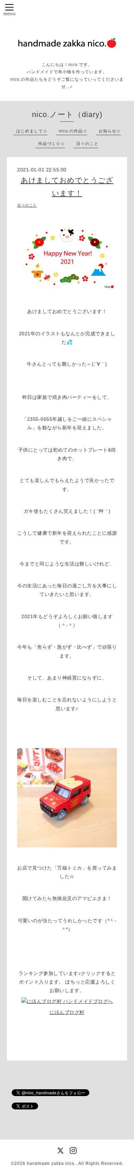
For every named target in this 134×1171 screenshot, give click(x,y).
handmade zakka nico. (51, 1163)
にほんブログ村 (67, 1012)
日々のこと (87, 143)
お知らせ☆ (110, 131)
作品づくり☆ (51, 143)
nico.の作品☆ (73, 131)
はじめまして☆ (31, 131)
